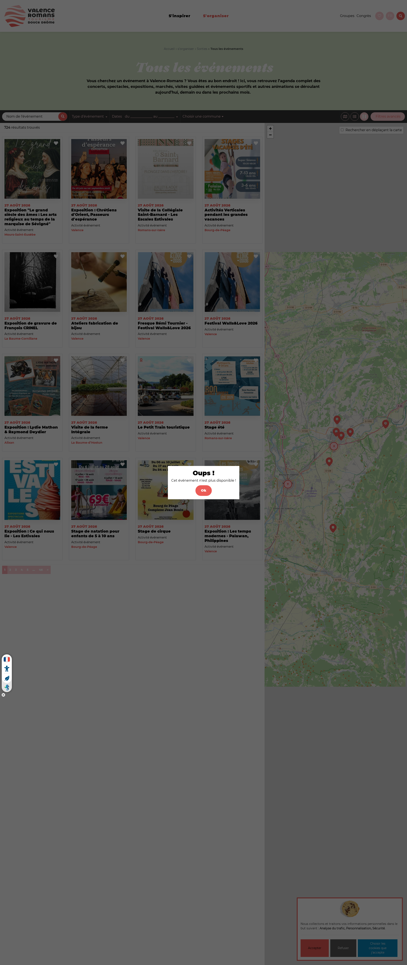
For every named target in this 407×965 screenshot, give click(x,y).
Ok (203, 490)
